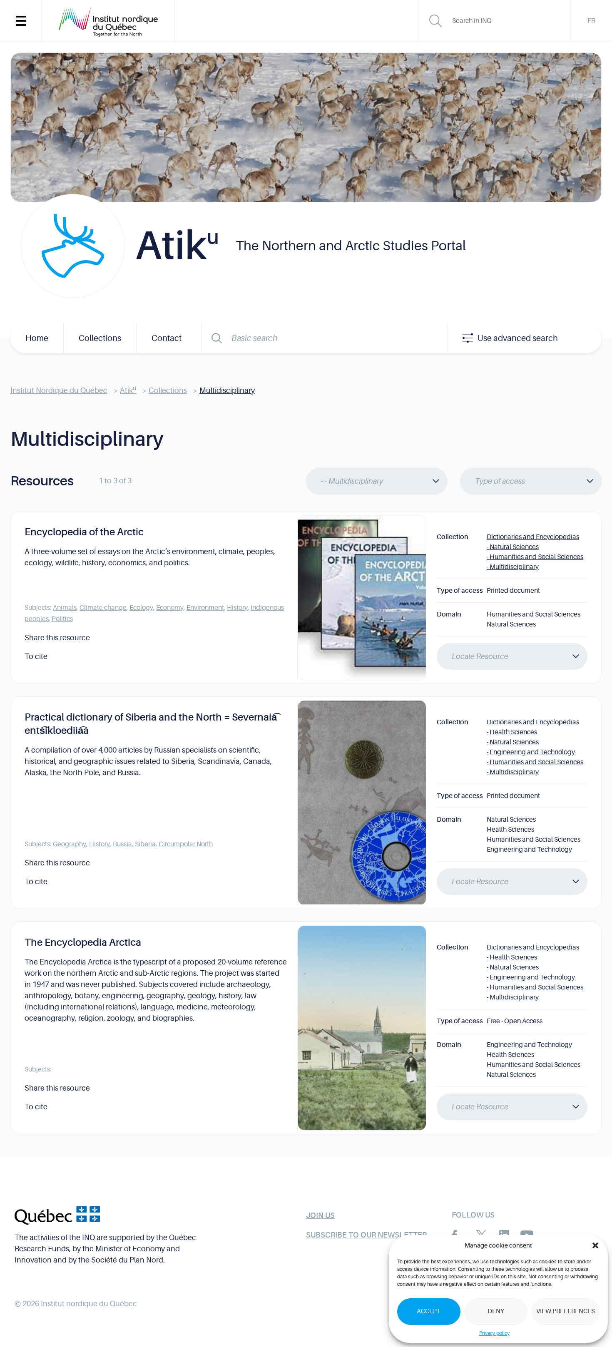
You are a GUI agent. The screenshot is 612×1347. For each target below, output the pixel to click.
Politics (62, 619)
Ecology (141, 607)
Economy (170, 607)
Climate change (103, 607)
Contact (167, 338)
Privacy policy (494, 1333)
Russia (122, 844)
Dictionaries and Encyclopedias (533, 537)
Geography (69, 844)
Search (216, 338)
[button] (595, 1245)
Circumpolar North (186, 844)
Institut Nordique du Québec (58, 390)
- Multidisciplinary (513, 567)
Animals (65, 607)
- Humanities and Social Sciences (535, 557)
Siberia (145, 844)
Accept (428, 1311)
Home (36, 338)
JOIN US (320, 1215)
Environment (205, 607)
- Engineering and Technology (531, 752)
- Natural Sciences (513, 547)
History (237, 607)
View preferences (565, 1311)
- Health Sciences (512, 732)
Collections (100, 338)
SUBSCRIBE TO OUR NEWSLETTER (366, 1235)
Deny (496, 1311)
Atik (128, 390)
